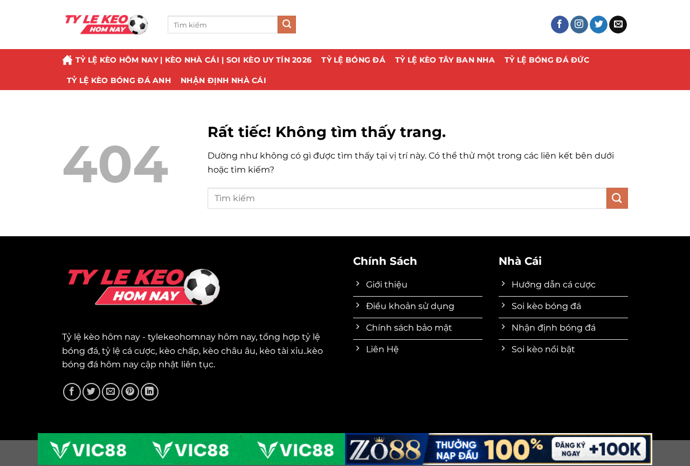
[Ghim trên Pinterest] (130, 392)
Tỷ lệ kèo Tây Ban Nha (445, 60)
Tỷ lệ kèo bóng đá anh (119, 80)
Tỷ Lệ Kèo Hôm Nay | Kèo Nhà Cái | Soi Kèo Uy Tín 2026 (193, 60)
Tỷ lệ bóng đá (353, 60)
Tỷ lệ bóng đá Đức (547, 60)
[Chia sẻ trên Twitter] (91, 392)
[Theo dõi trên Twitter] (599, 25)
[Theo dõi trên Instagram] (579, 25)
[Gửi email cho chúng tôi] (618, 25)
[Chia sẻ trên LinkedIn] (149, 392)
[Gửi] (287, 25)
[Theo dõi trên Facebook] (560, 25)
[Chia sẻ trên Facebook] (72, 392)
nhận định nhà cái (223, 80)
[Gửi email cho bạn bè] (111, 392)
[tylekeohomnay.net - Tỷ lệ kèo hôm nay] (106, 24)
